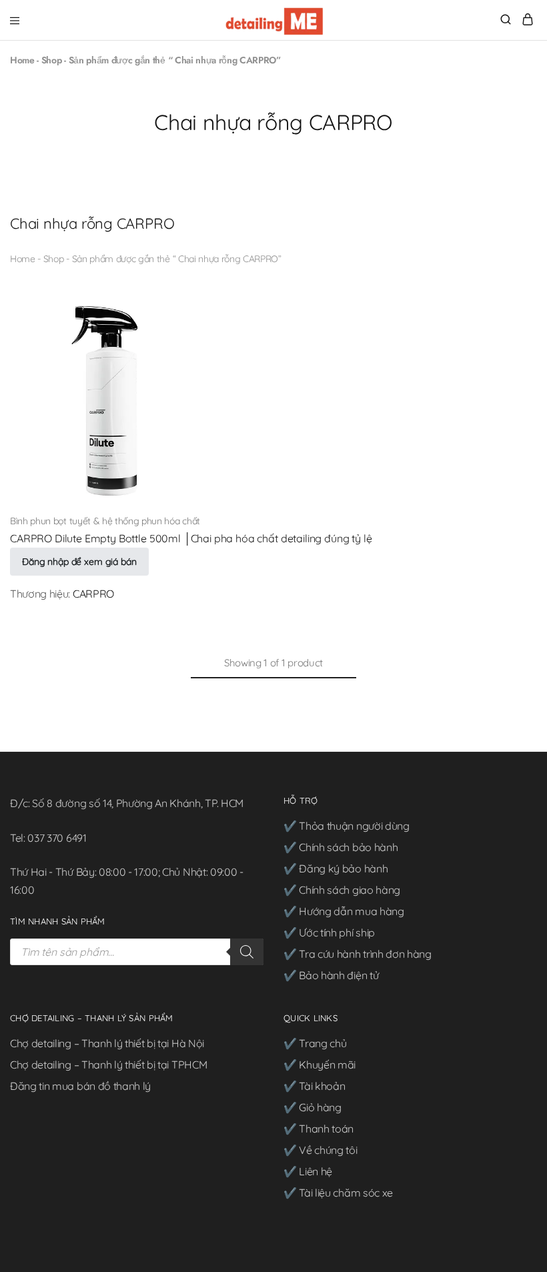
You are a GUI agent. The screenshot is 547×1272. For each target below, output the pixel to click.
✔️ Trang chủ (315, 1043)
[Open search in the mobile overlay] (136, 951)
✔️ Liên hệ (308, 1171)
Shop (51, 60)
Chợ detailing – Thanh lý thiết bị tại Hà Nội (107, 1043)
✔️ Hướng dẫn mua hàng (344, 911)
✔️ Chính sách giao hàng (342, 889)
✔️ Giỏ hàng (313, 1107)
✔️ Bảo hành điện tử (331, 975)
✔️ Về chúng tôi (321, 1150)
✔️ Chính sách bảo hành (341, 847)
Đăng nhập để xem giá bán (79, 562)
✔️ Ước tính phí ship (329, 932)
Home (22, 60)
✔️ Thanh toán (319, 1128)
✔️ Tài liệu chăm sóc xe (338, 1192)
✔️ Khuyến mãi (320, 1064)
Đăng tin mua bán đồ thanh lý (80, 1086)
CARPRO (93, 593)
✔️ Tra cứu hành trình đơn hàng (358, 954)
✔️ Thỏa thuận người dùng (347, 825)
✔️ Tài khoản (314, 1086)
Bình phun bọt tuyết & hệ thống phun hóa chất (105, 521)
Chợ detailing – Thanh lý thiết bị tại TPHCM (108, 1064)
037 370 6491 (56, 837)
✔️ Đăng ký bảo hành (336, 868)
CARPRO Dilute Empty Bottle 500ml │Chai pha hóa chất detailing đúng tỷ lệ (191, 538)
